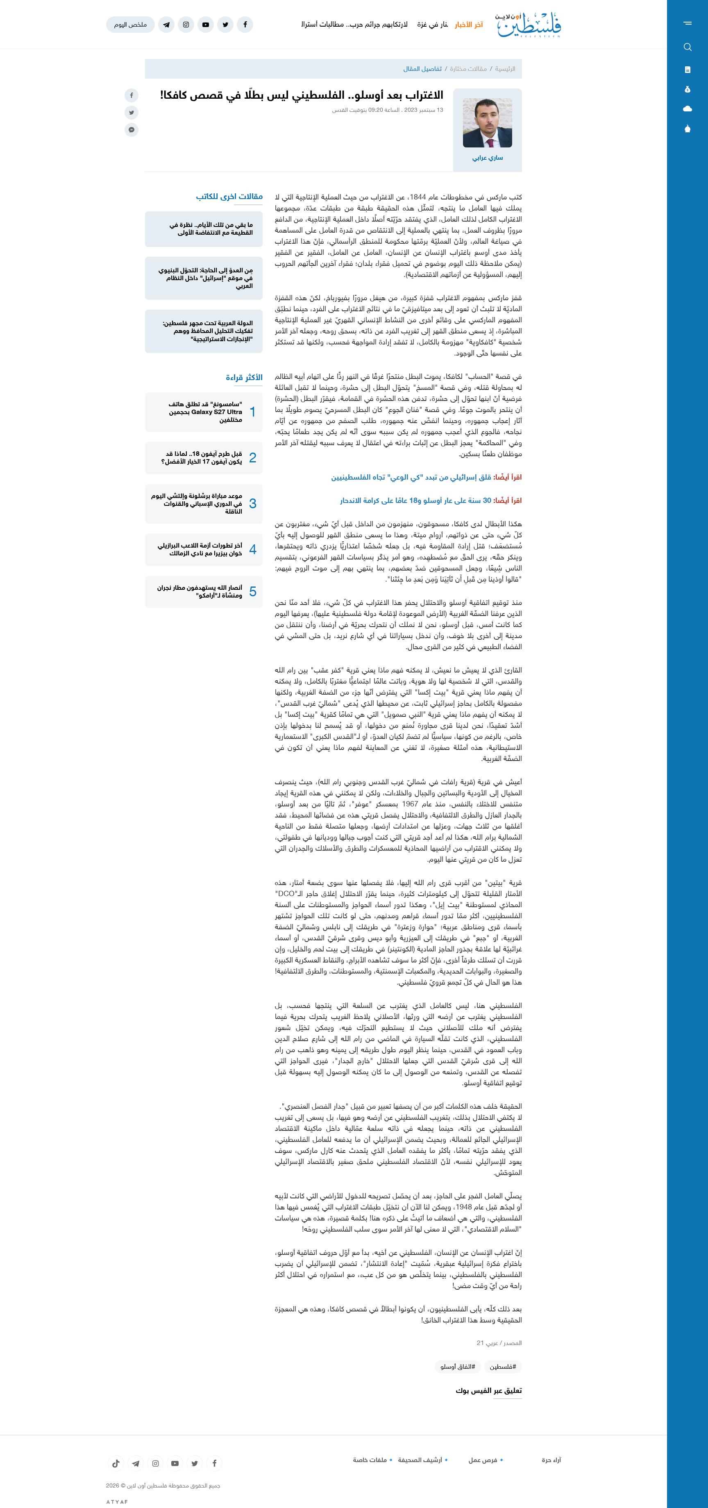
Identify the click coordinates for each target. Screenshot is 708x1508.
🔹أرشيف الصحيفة (424, 1460)
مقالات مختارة (468, 68)
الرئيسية (505, 68)
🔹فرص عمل (487, 1460)
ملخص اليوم (130, 24)
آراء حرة (551, 1460)
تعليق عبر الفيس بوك (489, 1391)
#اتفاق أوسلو (457, 1366)
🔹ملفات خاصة (374, 1460)
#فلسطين (503, 1366)
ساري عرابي (487, 157)
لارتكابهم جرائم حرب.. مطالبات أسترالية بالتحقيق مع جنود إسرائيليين (351, 24)
